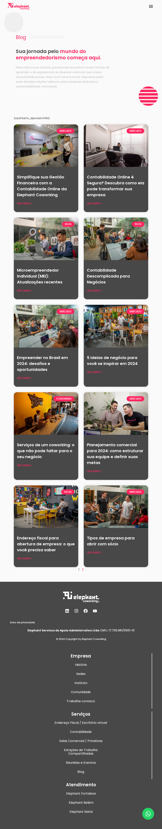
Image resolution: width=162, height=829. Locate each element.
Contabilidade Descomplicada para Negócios (108, 276)
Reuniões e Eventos (81, 762)
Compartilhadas (80, 753)
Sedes (81, 674)
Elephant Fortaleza (81, 793)
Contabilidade (81, 732)
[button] (151, 6)
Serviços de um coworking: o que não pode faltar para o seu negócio (45, 451)
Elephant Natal (81, 811)
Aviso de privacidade (22, 622)
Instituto (80, 683)
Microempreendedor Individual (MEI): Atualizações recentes (39, 276)
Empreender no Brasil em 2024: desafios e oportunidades (42, 363)
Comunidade (81, 692)
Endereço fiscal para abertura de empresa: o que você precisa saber (46, 544)
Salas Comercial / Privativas (81, 741)
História (81, 664)
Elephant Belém (81, 802)
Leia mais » (24, 203)
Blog (80, 771)
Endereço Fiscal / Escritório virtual (81, 722)
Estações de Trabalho (81, 750)
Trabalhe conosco (81, 701)
